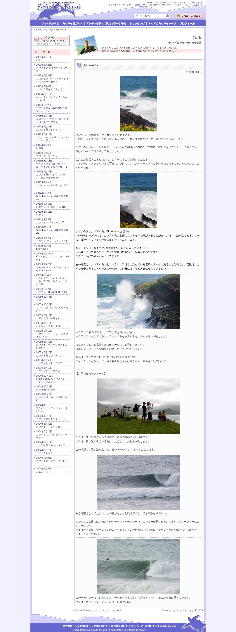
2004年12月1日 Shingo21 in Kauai (45, 388)
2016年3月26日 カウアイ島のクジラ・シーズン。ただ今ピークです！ (51, 174)
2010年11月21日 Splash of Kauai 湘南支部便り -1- (52, 230)
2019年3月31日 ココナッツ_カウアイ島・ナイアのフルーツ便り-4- (52, 78)
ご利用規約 (82, 625)
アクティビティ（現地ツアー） (106, 23)
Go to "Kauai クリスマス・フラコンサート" (99, 610)
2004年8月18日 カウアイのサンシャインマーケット (51, 434)
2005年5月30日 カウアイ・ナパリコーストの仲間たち (51, 344)
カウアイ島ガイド (73, 23)
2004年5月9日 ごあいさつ (43, 470)
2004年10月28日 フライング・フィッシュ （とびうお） (52, 408)
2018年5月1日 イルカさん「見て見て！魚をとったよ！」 (51, 97)
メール (80, 369)
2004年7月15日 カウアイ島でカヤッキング (50, 444)
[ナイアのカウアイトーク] (51, 39)
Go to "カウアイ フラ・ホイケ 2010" (181, 610)
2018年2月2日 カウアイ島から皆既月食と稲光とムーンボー (51, 108)
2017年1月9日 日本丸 (43, 147)
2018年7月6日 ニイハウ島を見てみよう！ (50, 88)
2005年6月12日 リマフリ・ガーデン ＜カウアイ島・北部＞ (52, 333)
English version (168, 625)
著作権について (120, 625)
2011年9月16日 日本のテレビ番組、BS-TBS (51, 205)
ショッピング (137, 23)
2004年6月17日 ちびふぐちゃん (44, 452)
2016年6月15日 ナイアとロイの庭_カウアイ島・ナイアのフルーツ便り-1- (52, 163)
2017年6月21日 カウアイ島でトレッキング (50, 128)
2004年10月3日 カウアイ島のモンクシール (50, 418)
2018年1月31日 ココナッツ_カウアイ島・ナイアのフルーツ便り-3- (52, 118)
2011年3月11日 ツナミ (44, 213)
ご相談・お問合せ (189, 16)
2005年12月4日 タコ (44, 298)
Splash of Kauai (57, 13)
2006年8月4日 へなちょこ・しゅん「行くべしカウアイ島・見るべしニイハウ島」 (51, 280)
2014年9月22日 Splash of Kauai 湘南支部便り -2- (52, 196)
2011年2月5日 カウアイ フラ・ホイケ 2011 (51, 221)
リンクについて (100, 625)
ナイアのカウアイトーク (162, 23)
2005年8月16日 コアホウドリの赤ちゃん (49, 317)
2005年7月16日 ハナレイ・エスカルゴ (48, 325)
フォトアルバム (50, 23)
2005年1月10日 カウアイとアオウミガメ (49, 369)
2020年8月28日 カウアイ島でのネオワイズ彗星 (51, 67)
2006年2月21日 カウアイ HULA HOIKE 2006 (51, 291)
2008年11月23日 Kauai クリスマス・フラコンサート (52, 256)
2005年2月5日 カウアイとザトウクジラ (49, 362)
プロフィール (187, 23)
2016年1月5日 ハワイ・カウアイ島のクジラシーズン (51, 185)
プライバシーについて (143, 625)
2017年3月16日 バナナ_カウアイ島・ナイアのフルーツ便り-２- (52, 137)
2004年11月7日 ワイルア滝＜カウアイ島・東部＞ (51, 397)
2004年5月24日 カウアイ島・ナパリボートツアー (51, 460)
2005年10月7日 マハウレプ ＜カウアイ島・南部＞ (52, 307)
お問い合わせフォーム (91, 373)
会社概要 (67, 625)
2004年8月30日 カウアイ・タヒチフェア (49, 425)
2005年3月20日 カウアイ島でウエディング (50, 354)
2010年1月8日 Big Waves (43, 247)
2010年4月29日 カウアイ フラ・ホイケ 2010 (51, 239)
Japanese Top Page (43, 29)
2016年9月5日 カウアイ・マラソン (47, 154)
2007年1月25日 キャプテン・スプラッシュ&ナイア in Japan (52, 267)
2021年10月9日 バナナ (44, 59)
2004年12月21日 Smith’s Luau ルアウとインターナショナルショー (52, 378)
